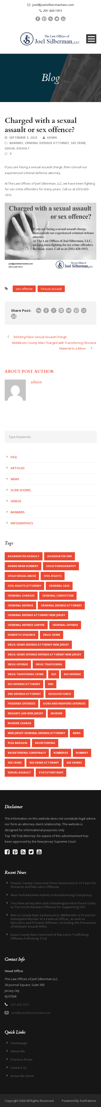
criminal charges (21, 595)
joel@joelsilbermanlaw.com (52, 5)
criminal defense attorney (47, 143)
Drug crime (51, 634)
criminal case (59, 585)
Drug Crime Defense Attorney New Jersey (38, 644)
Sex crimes (74, 762)
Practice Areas (21, 1059)
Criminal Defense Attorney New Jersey (36, 615)
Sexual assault (51, 289)
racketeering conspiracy (27, 752)
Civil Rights (53, 576)
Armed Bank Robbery (23, 566)
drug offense (18, 664)
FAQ (14, 457)
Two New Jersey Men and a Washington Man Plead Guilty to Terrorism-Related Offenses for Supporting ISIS (53, 905)
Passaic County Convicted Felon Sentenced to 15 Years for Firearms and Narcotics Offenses (53, 885)
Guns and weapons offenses (64, 703)
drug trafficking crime (25, 674)
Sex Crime (78, 143)
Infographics (22, 523)
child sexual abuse (22, 576)
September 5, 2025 (23, 138)
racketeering (45, 743)
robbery (82, 752)
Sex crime (15, 762)
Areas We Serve (22, 1076)
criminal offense (65, 625)
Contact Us (19, 1067)
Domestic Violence (21, 634)
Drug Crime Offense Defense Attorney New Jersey (44, 654)
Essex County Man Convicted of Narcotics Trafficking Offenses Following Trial (50, 936)
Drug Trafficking (49, 664)
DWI (50, 684)
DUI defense (72, 674)
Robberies (61, 752)
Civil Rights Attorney (24, 585)
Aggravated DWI (59, 556)
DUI (53, 674)
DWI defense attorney (24, 694)
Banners (16, 143)
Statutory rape (51, 772)
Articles (18, 468)
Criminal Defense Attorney (61, 605)
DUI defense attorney (24, 684)
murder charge (19, 723)
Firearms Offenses (21, 703)
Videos (16, 501)
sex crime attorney (44, 762)
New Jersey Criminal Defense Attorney (36, 733)
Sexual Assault (17, 148)
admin (52, 138)
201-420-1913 (52, 10)
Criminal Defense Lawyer (26, 625)
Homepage (19, 1043)
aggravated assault (23, 556)
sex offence (24, 289)
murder (56, 713)
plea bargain (17, 743)
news (77, 733)
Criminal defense (20, 605)
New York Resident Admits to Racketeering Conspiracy (51, 895)
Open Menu (91, 38)
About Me (18, 1051)
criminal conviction (58, 595)
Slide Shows (21, 490)
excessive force (59, 694)
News (15, 479)
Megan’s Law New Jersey (25, 713)
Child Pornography (61, 566)
